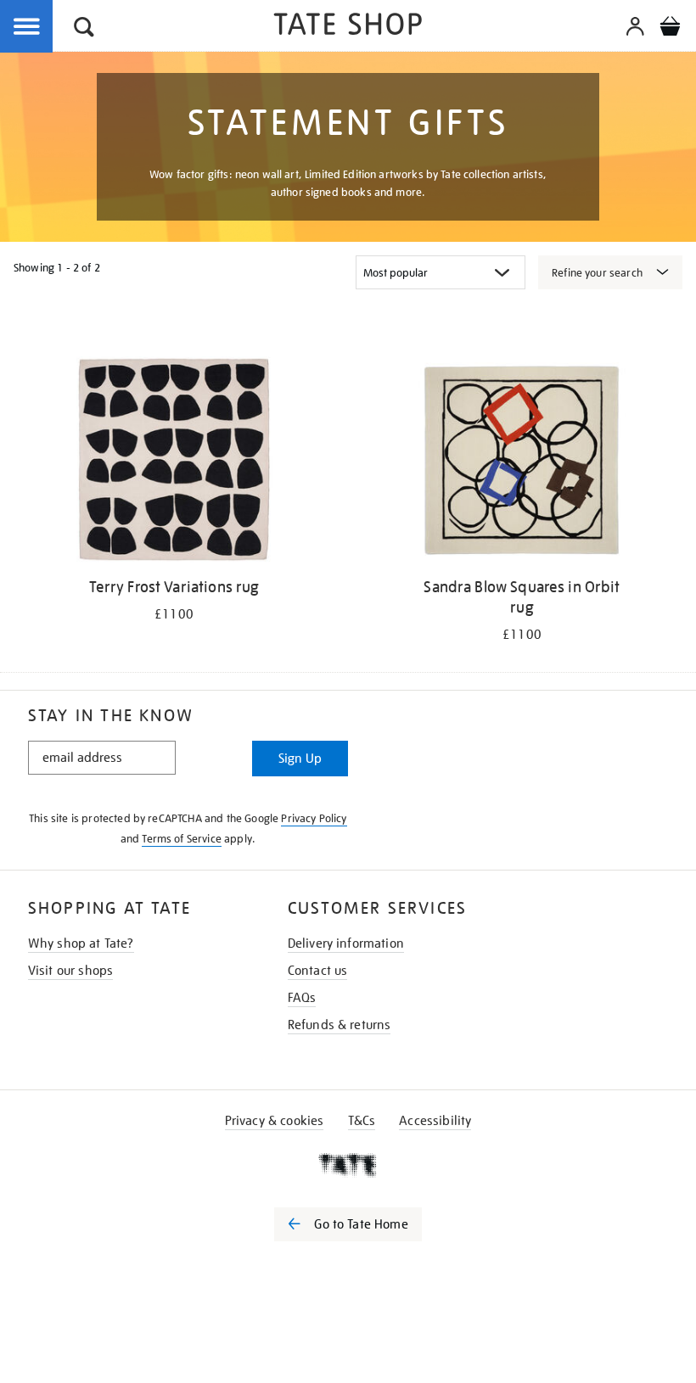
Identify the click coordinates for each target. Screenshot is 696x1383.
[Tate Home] (348, 1165)
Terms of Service (182, 838)
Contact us (318, 970)
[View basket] (669, 29)
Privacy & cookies (274, 1120)
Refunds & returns (339, 1024)
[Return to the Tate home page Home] (348, 27)
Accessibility (435, 1120)
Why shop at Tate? (81, 943)
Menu (27, 27)
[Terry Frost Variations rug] (173, 462)
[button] (84, 29)
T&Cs (362, 1120)
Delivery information (346, 943)
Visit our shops (70, 970)
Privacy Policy (313, 818)
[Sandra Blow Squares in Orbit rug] (521, 462)
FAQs (302, 997)
